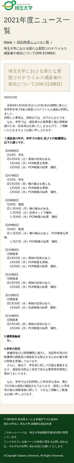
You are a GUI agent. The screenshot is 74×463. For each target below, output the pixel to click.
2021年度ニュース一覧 (33, 42)
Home (8, 42)
